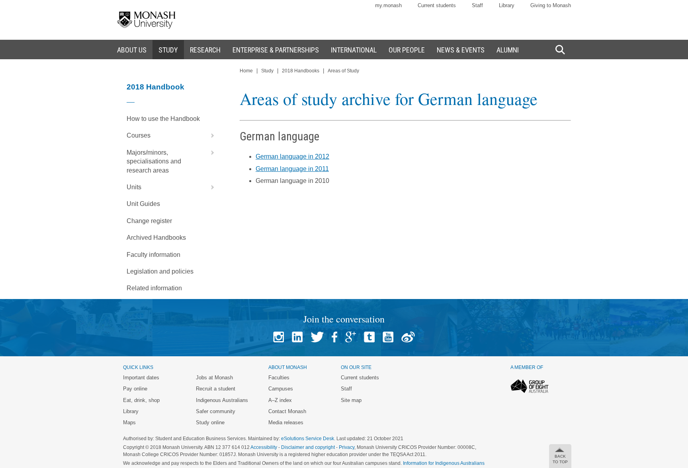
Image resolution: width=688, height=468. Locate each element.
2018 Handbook (155, 87)
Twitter (317, 337)
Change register (149, 220)
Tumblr (369, 337)
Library (506, 5)
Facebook (334, 337)
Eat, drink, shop (141, 400)
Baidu (408, 337)
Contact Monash (287, 411)
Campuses (280, 389)
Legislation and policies (160, 271)
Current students (437, 5)
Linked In (297, 337)
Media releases (285, 422)
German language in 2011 (292, 168)
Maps (129, 422)
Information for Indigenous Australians (444, 463)
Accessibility (263, 447)
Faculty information (153, 254)
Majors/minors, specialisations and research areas (154, 161)
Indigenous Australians (222, 400)
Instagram (278, 337)
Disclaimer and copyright (308, 447)
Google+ (350, 337)
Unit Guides (143, 203)
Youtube (388, 337)
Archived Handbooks (156, 237)
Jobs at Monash (214, 378)
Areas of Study (343, 71)
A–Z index (280, 400)
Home (246, 71)
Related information (154, 288)
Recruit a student (215, 389)
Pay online (135, 389)
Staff (477, 5)
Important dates (141, 378)
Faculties (278, 378)
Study (267, 71)
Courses (138, 135)
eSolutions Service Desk (307, 438)
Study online (210, 422)
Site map (351, 400)
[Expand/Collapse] (209, 135)
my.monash (388, 5)
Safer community (215, 411)
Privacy (346, 447)
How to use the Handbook (163, 118)
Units (134, 187)
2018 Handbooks (300, 71)
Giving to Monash (550, 5)
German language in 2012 (292, 156)
